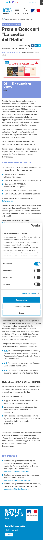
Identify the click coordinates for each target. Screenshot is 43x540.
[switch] (37, 270)
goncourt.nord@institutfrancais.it (16, 471)
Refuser (22, 313)
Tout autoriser (21, 300)
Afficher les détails (29, 293)
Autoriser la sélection (21, 306)
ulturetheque (8, 201)
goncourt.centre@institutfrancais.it (17, 480)
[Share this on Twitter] (39, 45)
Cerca (25, 13)
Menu (17, 13)
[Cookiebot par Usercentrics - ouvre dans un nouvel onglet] (30, 225)
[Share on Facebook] (32, 45)
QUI (6, 351)
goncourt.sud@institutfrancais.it (16, 489)
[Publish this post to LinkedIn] (36, 45)
